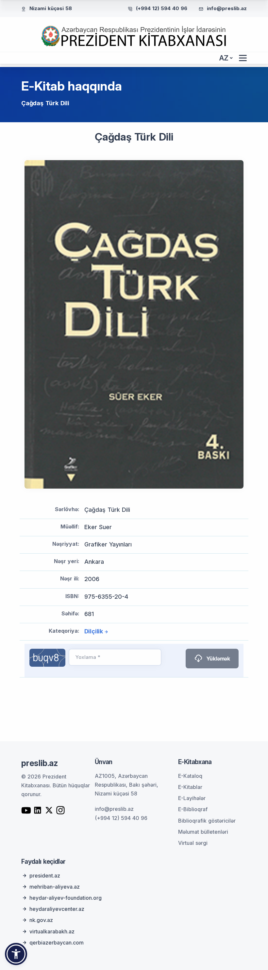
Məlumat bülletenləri (203, 831)
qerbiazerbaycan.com (56, 942)
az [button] (224, 58)
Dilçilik (93, 631)
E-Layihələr (192, 798)
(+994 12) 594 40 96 (161, 8)
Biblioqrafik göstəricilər (207, 820)
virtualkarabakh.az (52, 931)
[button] (16, 954)
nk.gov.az (41, 920)
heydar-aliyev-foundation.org (65, 898)
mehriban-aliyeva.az (54, 886)
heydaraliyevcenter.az (56, 909)
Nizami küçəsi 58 (50, 8)
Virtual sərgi (193, 843)
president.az (44, 875)
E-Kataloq (190, 776)
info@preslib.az (227, 8)
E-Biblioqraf (193, 809)
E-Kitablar (190, 787)
